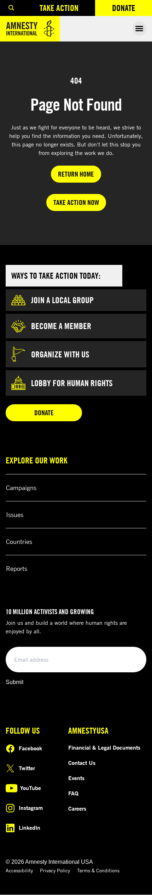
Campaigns (21, 487)
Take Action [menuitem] (59, 8)
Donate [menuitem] (132, 9)
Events (76, 778)
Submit (14, 682)
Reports (16, 568)
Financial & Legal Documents (104, 747)
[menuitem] (11, 8)
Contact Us (81, 762)
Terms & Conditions (98, 870)
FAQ (73, 793)
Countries (19, 541)
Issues (14, 514)
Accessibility (19, 870)
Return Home (76, 173)
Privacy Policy (55, 870)
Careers (77, 808)
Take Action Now (76, 202)
